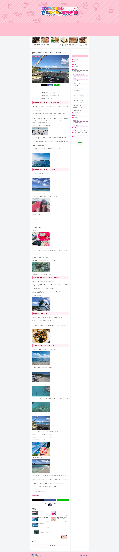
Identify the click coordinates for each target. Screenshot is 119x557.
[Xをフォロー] (49, 505)
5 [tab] (62, 48)
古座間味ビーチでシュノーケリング (47, 98)
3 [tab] (59, 48)
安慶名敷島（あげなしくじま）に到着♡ (48, 93)
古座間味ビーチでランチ (45, 96)
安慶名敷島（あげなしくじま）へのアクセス (48, 92)
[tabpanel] (36, 42)
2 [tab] (58, 48)
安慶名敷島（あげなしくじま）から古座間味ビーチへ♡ (50, 95)
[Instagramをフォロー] (51, 505)
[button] (87, 51)
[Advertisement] (59, 29)
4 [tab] (60, 48)
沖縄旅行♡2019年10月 (36, 495)
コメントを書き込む (50, 545)
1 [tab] (56, 48)
